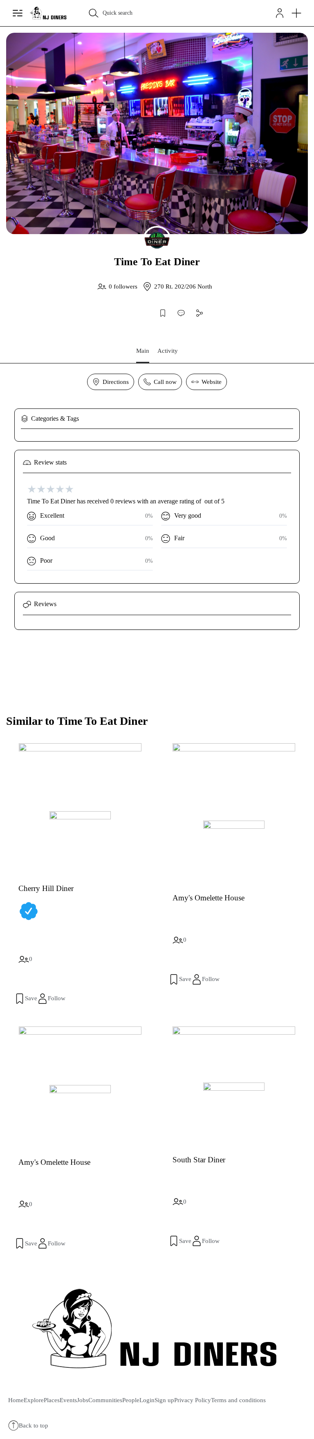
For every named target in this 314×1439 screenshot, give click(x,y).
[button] (279, 13)
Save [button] (31, 998)
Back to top (33, 1425)
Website (212, 382)
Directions (116, 382)
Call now (165, 382)
